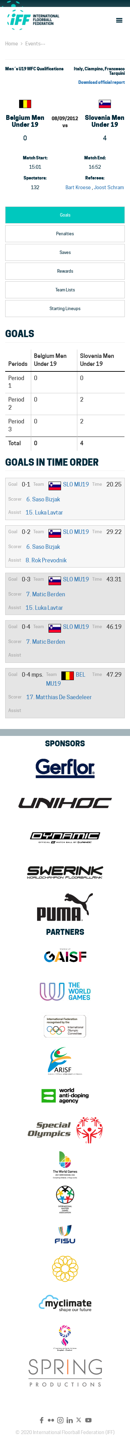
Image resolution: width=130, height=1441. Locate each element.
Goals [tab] (65, 215)
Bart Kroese (78, 187)
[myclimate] (65, 1303)
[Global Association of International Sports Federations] (65, 957)
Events (33, 43)
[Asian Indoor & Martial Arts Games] (65, 1338)
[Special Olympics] (65, 1130)
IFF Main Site (33, 20)
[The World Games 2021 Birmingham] (65, 1165)
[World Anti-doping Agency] (65, 1095)
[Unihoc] (65, 803)
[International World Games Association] (65, 991)
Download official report (101, 82)
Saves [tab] (65, 252)
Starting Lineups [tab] (65, 308)
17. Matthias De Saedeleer (59, 697)
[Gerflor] (65, 768)
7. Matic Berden (45, 594)
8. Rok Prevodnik (46, 560)
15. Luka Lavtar (44, 512)
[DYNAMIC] (65, 837)
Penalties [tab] (65, 233)
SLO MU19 (76, 484)
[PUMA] (65, 907)
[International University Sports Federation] (65, 1234)
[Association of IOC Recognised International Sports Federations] (65, 1061)
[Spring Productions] (65, 1372)
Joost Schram (109, 187)
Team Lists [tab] (65, 289)
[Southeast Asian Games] (65, 1268)
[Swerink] (65, 872)
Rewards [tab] (65, 271)
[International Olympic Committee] (65, 1026)
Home (11, 43)
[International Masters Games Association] (65, 1199)
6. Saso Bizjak (43, 499)
